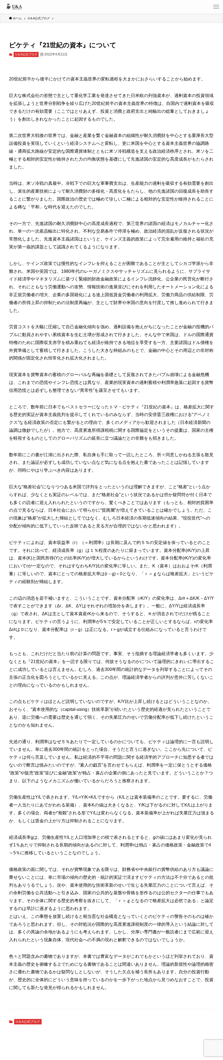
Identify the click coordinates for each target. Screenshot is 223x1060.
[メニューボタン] (216, 7)
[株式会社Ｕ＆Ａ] (14, 7)
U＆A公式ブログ (26, 54)
